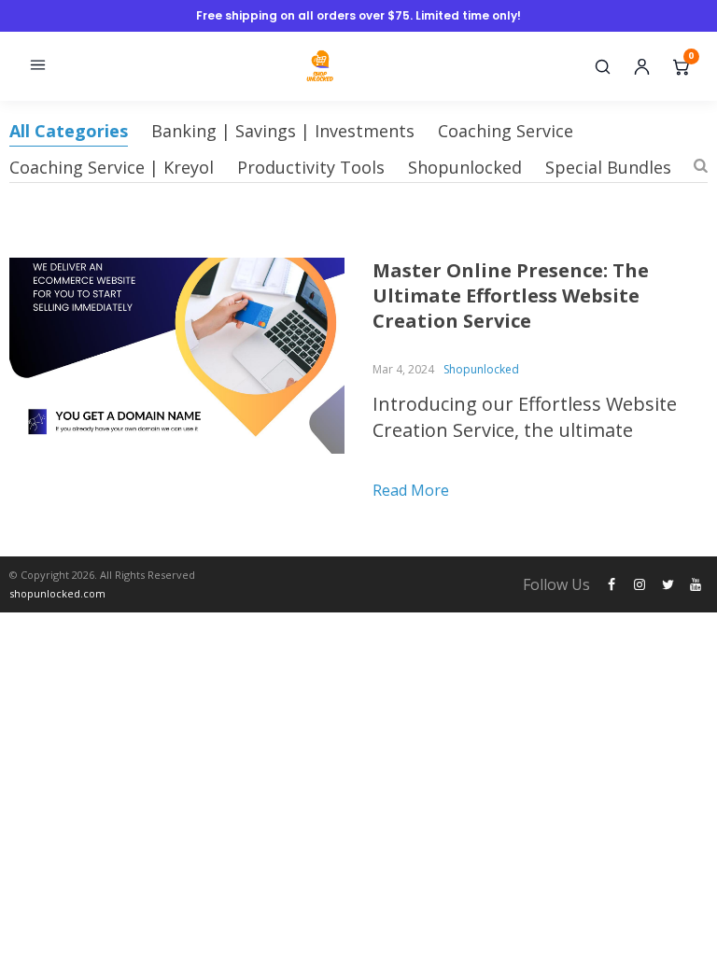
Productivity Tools (311, 167)
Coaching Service (505, 131)
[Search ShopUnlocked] (602, 66)
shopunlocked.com (57, 593)
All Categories (68, 131)
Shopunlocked (465, 167)
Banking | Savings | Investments (283, 131)
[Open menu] (37, 66)
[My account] (641, 66)
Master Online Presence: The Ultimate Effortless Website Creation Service (511, 295)
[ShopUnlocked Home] (320, 66)
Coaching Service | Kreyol (111, 167)
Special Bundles (608, 167)
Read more (411, 490)
